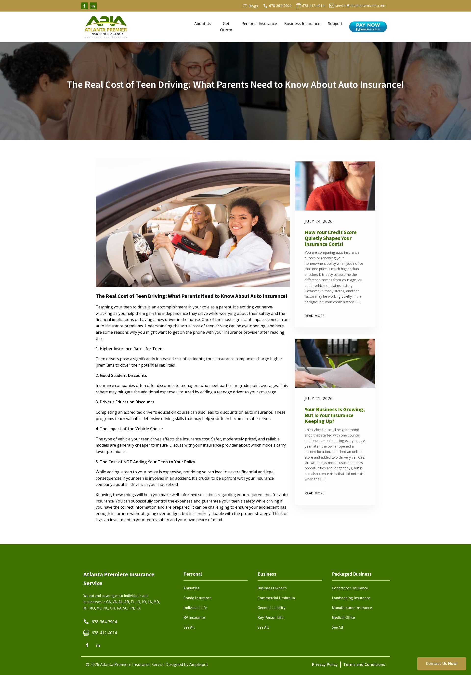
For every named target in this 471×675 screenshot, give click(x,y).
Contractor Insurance (350, 587)
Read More (315, 315)
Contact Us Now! (442, 663)
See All (189, 627)
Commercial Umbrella (276, 597)
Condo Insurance (197, 597)
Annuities (191, 587)
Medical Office (343, 617)
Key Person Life (271, 617)
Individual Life (195, 607)
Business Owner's (272, 587)
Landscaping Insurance (351, 597)
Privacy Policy (325, 664)
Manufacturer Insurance (352, 607)
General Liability (271, 607)
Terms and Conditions (364, 664)
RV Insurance (194, 617)
